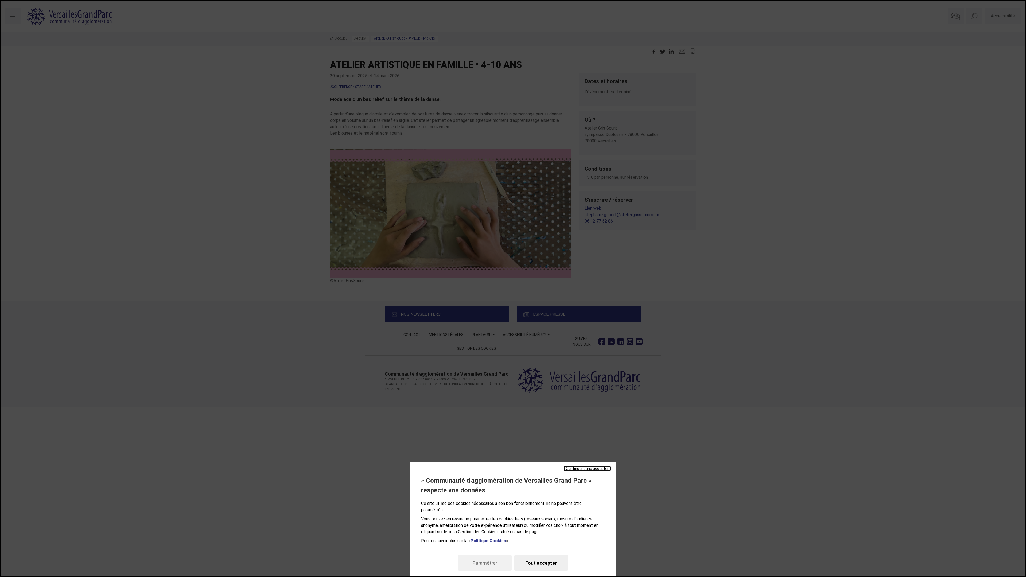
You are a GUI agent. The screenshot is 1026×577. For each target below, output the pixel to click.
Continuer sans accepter (587, 468)
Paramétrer (485, 563)
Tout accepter (541, 563)
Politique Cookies (488, 540)
